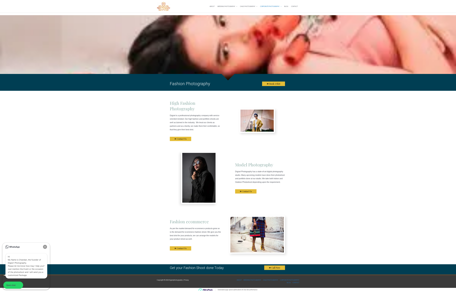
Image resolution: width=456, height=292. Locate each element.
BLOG (286, 6)
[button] (45, 247)
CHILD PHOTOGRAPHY (247, 6)
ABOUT (212, 6)
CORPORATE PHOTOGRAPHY (269, 6)
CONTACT (294, 6)
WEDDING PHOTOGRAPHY (226, 6)
